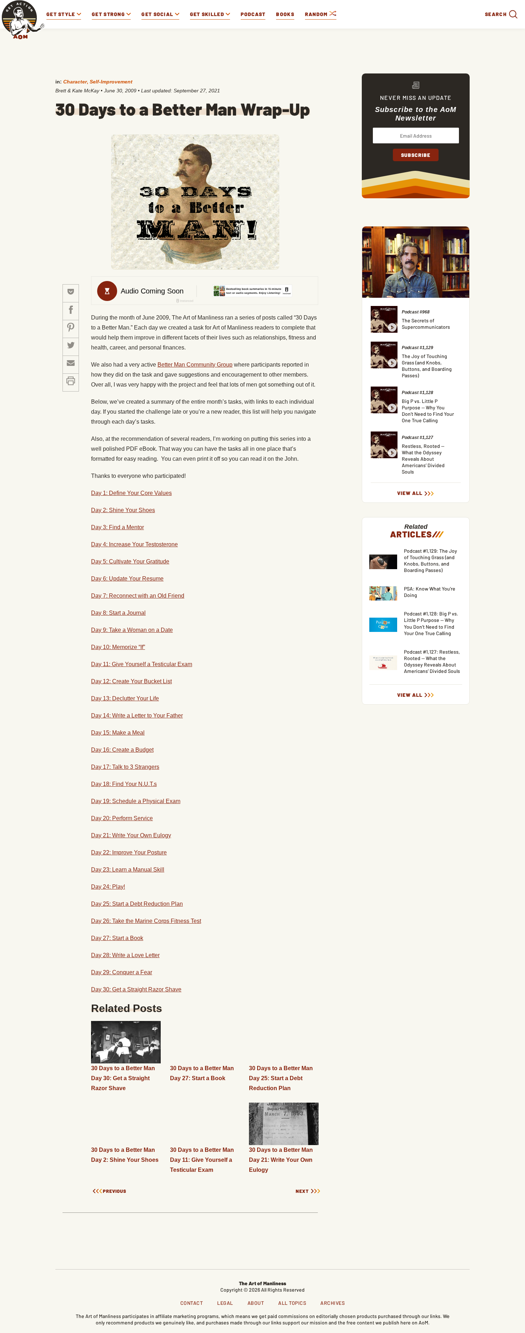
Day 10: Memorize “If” (118, 647)
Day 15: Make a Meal (118, 733)
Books (285, 14)
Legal (225, 1303)
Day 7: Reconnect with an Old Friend (137, 596)
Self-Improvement (111, 82)
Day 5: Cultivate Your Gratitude (130, 561)
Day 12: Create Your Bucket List (131, 681)
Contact (191, 1303)
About (256, 1303)
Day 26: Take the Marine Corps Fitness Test (146, 921)
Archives (332, 1303)
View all (409, 493)
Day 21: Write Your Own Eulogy (131, 835)
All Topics (292, 1303)
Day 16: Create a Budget (122, 750)
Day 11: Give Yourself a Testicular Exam (141, 664)
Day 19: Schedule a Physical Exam (135, 801)
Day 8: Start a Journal (118, 613)
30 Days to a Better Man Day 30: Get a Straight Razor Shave (123, 1078)
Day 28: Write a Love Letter (125, 955)
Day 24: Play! (108, 887)
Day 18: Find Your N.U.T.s (124, 784)
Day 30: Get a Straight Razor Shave (136, 989)
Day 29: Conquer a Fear (121, 972)
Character (75, 82)
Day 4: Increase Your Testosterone (134, 544)
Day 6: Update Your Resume (127, 579)
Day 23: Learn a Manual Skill (127, 870)
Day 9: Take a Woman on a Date (132, 630)
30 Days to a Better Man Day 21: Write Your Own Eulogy (281, 1160)
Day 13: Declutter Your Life (125, 698)
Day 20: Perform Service (122, 818)
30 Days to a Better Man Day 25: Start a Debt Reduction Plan (281, 1078)
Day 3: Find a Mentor (117, 527)
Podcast (253, 14)
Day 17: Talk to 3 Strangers (125, 767)
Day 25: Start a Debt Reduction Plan (137, 904)
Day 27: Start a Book (117, 938)
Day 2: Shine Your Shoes (123, 510)
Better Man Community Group (195, 365)
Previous (114, 1191)
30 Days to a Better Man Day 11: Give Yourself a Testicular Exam (202, 1160)
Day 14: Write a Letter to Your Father (137, 716)
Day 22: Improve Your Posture (129, 852)
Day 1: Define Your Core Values (131, 493)
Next (302, 1191)
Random (317, 14)
